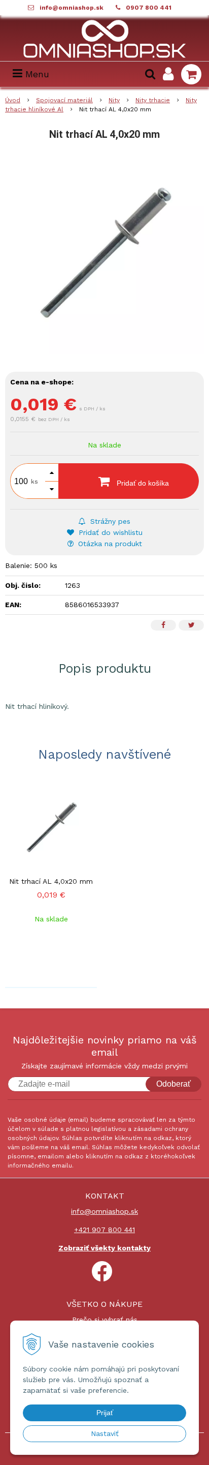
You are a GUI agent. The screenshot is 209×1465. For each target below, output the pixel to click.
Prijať (104, 1413)
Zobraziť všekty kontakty (104, 1248)
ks (34, 481)
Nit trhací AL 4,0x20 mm (51, 881)
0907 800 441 (148, 7)
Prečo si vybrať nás (104, 1319)
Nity (114, 100)
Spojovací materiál (64, 100)
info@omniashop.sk (71, 7)
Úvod (12, 100)
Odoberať (173, 1084)
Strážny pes (109, 521)
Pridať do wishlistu (109, 532)
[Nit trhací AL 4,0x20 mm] (104, 254)
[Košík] (191, 74)
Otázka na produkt (109, 544)
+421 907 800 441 (104, 1229)
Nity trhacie (152, 100)
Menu (35, 74)
